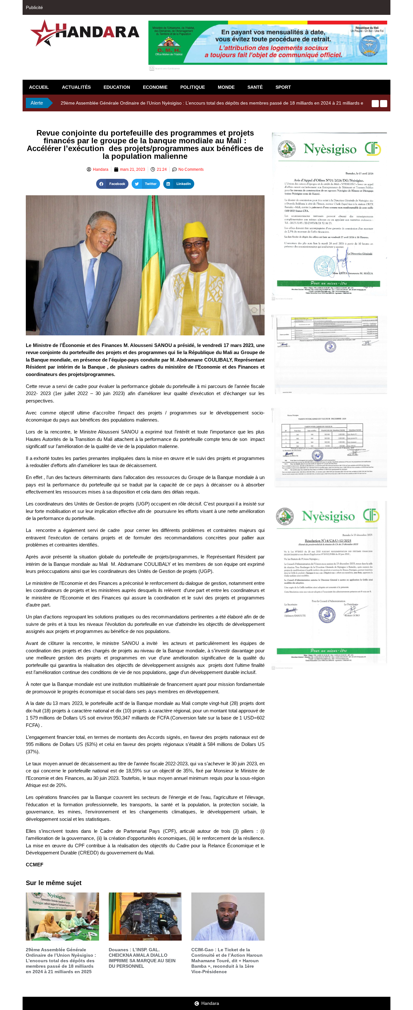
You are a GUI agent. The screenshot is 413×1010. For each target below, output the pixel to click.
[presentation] (375, 103)
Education (117, 87)
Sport (283, 87)
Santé (255, 87)
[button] (112, 184)
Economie (155, 87)
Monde (226, 87)
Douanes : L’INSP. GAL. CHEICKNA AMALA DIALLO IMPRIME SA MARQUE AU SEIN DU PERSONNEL (142, 957)
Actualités (76, 87)
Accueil (39, 87)
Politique (192, 87)
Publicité (34, 7)
